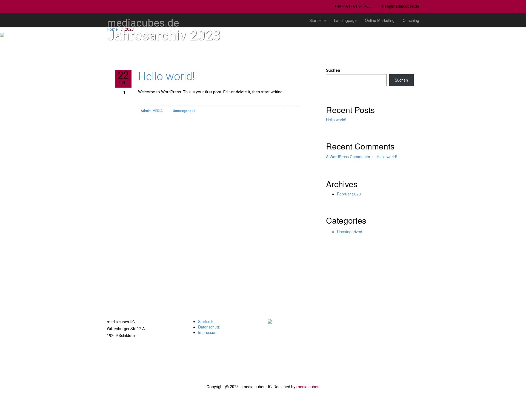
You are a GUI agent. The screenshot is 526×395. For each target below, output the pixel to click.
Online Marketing (380, 20)
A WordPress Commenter (348, 156)
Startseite (317, 20)
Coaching (411, 20)
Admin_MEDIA (152, 111)
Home (112, 29)
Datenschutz (209, 327)
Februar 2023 (349, 194)
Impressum (208, 332)
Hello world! (166, 76)
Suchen (333, 70)
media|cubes (307, 386)
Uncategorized (184, 111)
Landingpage (345, 20)
